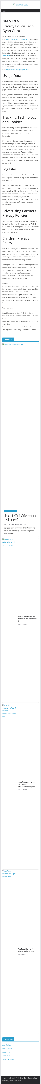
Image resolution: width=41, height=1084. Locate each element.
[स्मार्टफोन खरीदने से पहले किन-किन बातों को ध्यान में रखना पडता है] (9, 620)
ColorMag (5, 1081)
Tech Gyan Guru (21, 1078)
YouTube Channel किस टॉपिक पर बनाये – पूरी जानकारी (26, 950)
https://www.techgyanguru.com (17, 39)
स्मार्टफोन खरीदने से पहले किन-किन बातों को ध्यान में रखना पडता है (27, 618)
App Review (6, 1045)
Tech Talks (6, 1056)
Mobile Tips (6, 1052)
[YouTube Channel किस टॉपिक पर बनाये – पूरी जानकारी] (9, 952)
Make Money (7, 1049)
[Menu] (4, 10)
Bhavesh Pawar (21, 524)
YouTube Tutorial (10, 511)
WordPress (17, 1081)
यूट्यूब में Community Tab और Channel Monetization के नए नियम (26, 784)
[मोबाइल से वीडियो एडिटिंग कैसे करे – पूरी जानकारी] (20, 425)
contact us (6, 56)
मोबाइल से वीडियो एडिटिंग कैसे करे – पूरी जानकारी (20, 517)
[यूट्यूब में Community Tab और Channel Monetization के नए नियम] (9, 786)
